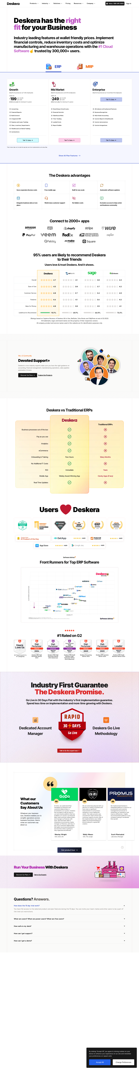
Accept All (100, 1062)
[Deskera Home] (13, 3)
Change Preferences (123, 1062)
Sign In (128, 3)
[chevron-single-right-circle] (122, 847)
